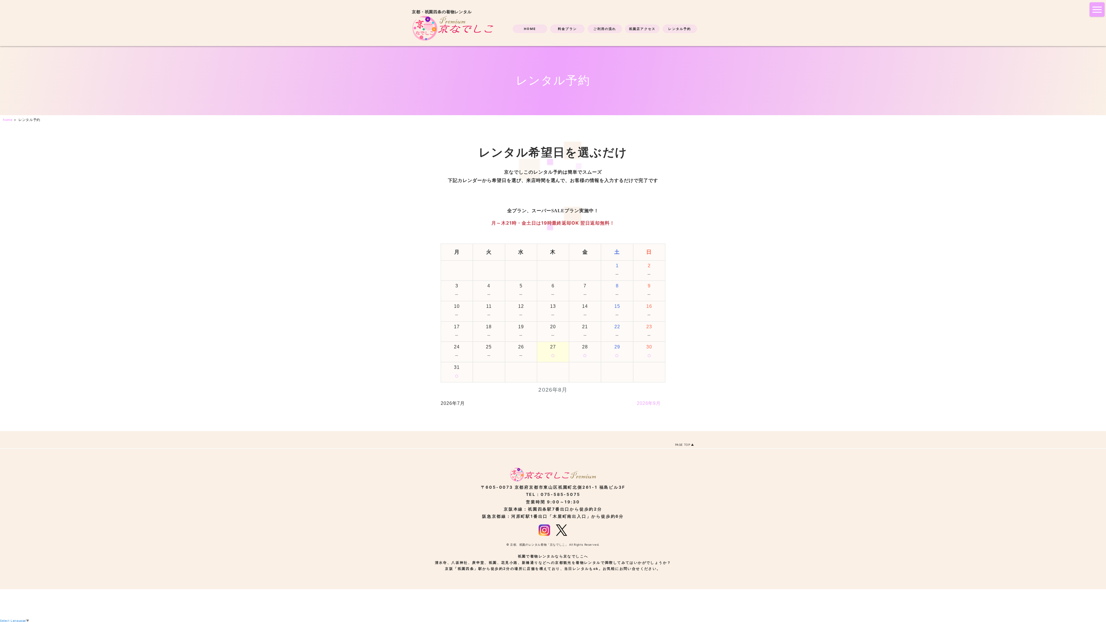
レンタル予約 (679, 29)
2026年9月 (649, 403)
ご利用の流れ (604, 29)
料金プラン (567, 29)
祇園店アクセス (642, 29)
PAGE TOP (682, 444)
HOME (530, 29)
